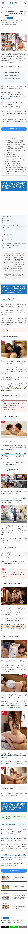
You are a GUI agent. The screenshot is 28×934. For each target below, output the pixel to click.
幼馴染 (3, 22)
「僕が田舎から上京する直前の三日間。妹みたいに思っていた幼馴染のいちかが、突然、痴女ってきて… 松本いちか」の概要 (15, 142)
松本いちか (8, 22)
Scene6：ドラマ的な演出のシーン (15, 163)
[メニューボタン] (3, 3)
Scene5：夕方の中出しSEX (13, 161)
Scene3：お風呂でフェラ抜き (14, 158)
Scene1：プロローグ (12, 154)
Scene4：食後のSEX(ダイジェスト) (15, 160)
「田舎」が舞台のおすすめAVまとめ (17, 887)
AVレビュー (10, 18)
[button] (5, 927)
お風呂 (4, 20)
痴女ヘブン (18, 22)
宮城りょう (15, 225)
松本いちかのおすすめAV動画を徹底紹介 (17, 878)
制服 (17, 20)
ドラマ (9, 20)
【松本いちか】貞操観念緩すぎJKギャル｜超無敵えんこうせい (17, 907)
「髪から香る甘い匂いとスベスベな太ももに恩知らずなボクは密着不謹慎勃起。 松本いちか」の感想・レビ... (17, 898)
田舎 (13, 22)
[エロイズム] (14, 3)
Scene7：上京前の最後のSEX (14, 165)
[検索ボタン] (25, 3)
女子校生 (21, 20)
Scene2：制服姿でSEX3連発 (14, 156)
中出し (13, 20)
